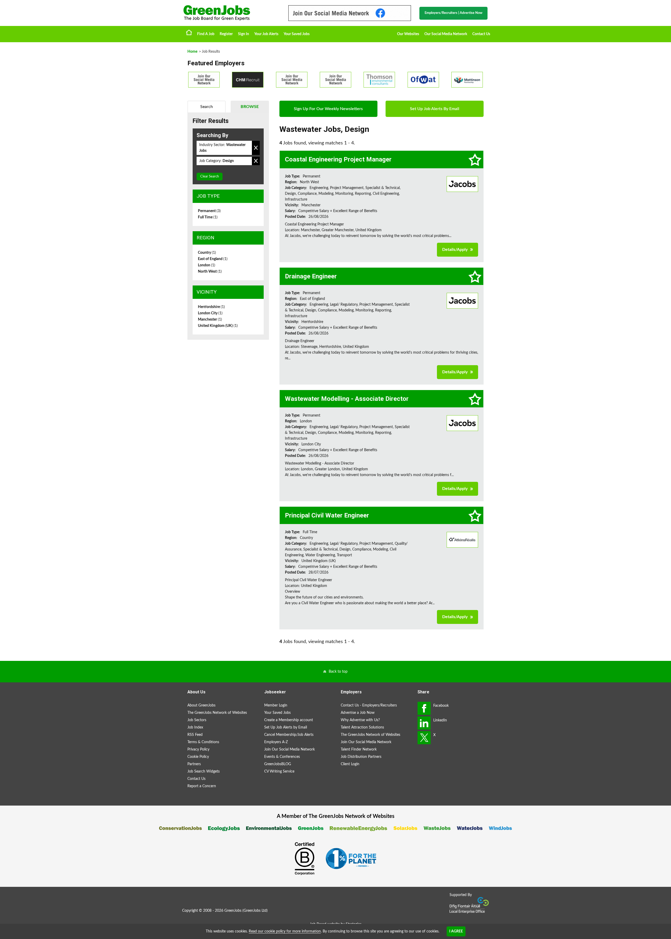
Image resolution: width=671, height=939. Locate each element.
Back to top (338, 671)
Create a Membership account (288, 720)
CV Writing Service (279, 771)
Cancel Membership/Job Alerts (288, 735)
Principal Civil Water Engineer (327, 515)
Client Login (350, 764)
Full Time (208, 217)
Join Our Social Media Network (289, 749)
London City (210, 313)
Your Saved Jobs (297, 34)
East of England (213, 259)
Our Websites (408, 34)
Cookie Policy (198, 757)
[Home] (230, 13)
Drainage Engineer (311, 276)
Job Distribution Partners (361, 757)
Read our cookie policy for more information (285, 931)
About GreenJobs (201, 705)
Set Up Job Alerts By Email (434, 109)
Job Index (195, 727)
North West (210, 271)
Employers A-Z (276, 742)
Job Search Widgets (203, 771)
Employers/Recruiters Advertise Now (453, 13)
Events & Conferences (282, 757)
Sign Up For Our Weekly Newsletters (328, 109)
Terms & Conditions (203, 742)
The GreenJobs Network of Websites (217, 713)
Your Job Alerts (266, 34)
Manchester (210, 319)
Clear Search (209, 176)
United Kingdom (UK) (218, 326)
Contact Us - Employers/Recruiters (369, 705)
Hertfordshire (211, 307)
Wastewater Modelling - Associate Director (347, 398)
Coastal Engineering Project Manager (338, 159)
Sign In (243, 34)
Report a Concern (201, 786)
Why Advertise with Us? (360, 720)
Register (226, 34)
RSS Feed (195, 735)
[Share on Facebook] (424, 708)
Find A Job (205, 34)
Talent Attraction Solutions (362, 727)
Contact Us (481, 34)
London (206, 265)
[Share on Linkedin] (424, 723)
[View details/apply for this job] (462, 184)
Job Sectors (196, 720)
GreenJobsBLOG (277, 764)
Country (207, 253)
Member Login (275, 705)
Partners (194, 764)
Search (206, 107)
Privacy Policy (198, 749)
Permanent (209, 211)
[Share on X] (424, 737)
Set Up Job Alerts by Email (285, 727)
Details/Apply (455, 249)
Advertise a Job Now (358, 713)
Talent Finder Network (359, 749)
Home (189, 32)
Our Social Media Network (445, 34)
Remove (256, 148)
